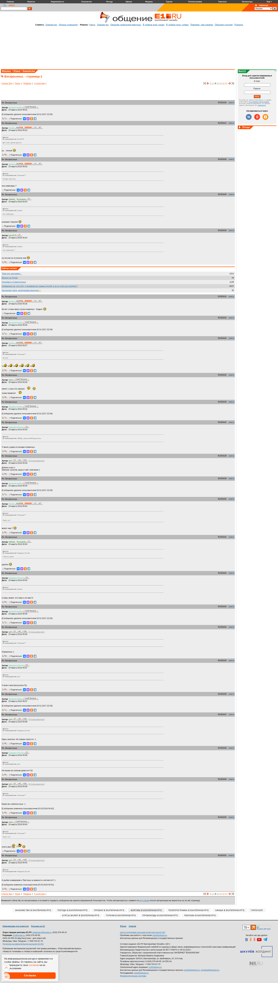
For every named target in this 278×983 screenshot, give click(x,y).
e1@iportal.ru (19, 935)
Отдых (17, 71)
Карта (92, 25)
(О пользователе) (36, 461)
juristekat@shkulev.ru (210, 970)
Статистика (39, 83)
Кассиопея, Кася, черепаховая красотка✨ (21, 290)
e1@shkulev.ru (155, 967)
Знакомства (51, 25)
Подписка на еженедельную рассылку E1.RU (23, 944)
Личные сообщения (68, 25)
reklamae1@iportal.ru (41, 932)
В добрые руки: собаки (177, 25)
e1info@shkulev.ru (192, 970)
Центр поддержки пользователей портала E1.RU (142, 932)
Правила (27, 83)
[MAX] (28, 118)
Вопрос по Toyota (10, 278)
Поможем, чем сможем (201, 25)
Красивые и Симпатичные (14, 282)
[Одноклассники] (31, 118)
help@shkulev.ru (160, 935)
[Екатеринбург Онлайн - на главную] (168, 22)
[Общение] (104, 22)
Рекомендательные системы (133, 976)
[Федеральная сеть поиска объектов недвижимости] (256, 964)
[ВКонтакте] (24, 118)
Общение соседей (223, 25)
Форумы (6, 71)
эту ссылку (144, 900)
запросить (262, 105)
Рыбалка (238, 25)
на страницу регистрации (259, 102)
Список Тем (6, 83)
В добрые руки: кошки (153, 25)
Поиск (17, 83)
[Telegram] (35, 118)
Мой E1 (242, 71)
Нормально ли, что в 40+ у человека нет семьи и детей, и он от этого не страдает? (40, 286)
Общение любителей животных (125, 25)
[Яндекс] (257, 117)
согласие (34, 965)
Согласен (30, 975)
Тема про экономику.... (12, 274)
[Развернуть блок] (240, 127)
